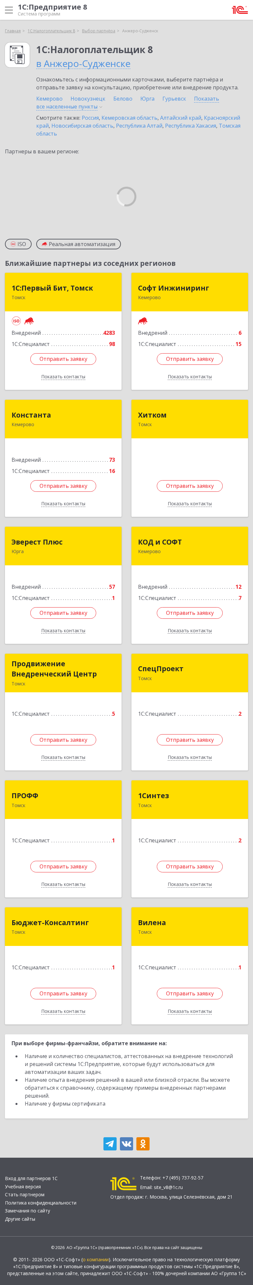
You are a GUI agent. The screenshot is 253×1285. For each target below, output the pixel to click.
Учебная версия (23, 1186)
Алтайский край (180, 117)
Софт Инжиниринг (173, 288)
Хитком (152, 415)
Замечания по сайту (27, 1210)
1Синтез (153, 795)
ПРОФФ (25, 795)
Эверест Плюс (37, 542)
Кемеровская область (129, 117)
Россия (90, 117)
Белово (122, 98)
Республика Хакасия (190, 125)
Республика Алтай (139, 125)
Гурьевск (174, 98)
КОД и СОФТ (160, 542)
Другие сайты (20, 1219)
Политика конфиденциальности (40, 1203)
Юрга (147, 98)
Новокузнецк (87, 98)
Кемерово (49, 98)
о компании (96, 1259)
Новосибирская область (82, 125)
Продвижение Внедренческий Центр (54, 669)
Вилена (152, 922)
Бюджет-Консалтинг (50, 922)
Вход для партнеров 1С (31, 1178)
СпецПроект (160, 668)
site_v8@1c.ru (168, 1187)
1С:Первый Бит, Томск (52, 288)
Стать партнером (24, 1194)
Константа (31, 415)
